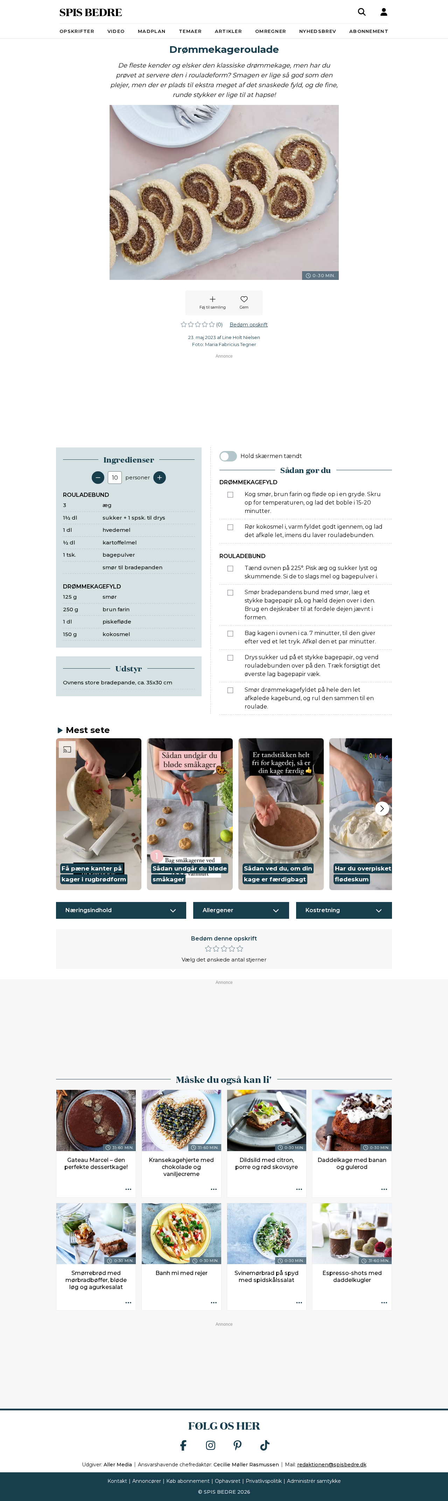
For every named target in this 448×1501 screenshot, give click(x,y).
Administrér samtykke (314, 1481)
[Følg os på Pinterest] (237, 1446)
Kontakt (117, 1481)
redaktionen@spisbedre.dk (331, 1464)
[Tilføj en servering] (159, 477)
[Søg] (362, 12)
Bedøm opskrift (249, 325)
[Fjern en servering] (98, 477)
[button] (98, 814)
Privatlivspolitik (264, 1481)
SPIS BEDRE (90, 11)
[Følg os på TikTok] (265, 1446)
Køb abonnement (188, 1481)
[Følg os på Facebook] (183, 1446)
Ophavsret (227, 1481)
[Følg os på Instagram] (210, 1446)
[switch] (228, 456)
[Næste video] (382, 809)
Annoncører (146, 1481)
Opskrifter (76, 31)
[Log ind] (384, 12)
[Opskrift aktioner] (128, 1190)
